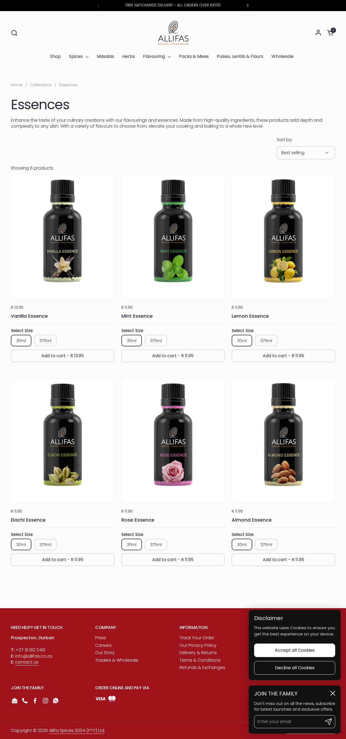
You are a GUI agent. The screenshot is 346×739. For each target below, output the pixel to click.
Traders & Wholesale (116, 660)
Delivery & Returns (198, 652)
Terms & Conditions (200, 660)
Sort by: (284, 140)
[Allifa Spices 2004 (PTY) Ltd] (173, 32)
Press (100, 638)
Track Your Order (196, 638)
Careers (103, 645)
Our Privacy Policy (198, 645)
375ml (45, 340)
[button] (14, 32)
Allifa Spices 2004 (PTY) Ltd (76, 730)
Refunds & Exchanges (202, 667)
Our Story (105, 652)
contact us (26, 662)
